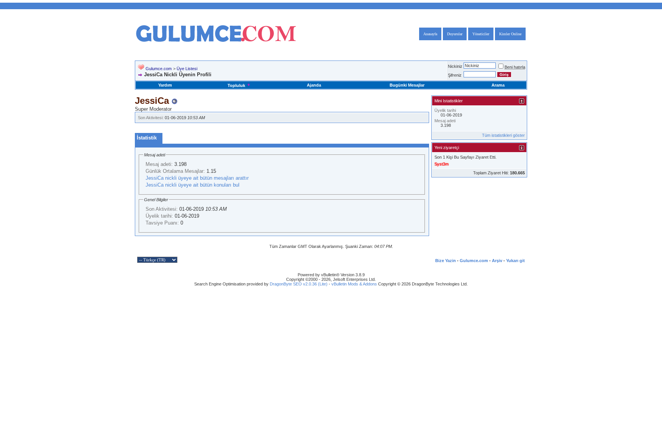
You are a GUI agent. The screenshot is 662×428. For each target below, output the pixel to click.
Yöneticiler (480, 34)
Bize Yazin (445, 260)
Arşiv (497, 260)
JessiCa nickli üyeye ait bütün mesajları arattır (197, 178)
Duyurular (454, 34)
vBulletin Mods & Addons (354, 284)
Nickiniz (455, 66)
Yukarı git (515, 260)
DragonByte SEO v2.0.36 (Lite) (299, 284)
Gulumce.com (159, 68)
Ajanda (314, 85)
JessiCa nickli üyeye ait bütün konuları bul (192, 185)
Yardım (165, 85)
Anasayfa (430, 34)
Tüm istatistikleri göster (503, 135)
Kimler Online (510, 34)
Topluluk (236, 85)
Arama (498, 85)
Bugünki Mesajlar (407, 85)
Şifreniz (455, 75)
